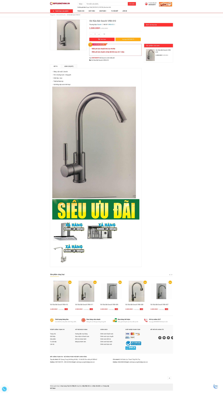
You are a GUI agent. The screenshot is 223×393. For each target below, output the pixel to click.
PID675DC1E (96, 7)
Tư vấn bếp (114, 11)
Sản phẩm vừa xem (152, 45)
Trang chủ (80, 11)
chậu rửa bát (96, 386)
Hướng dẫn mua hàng (81, 334)
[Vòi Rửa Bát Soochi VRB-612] (136, 291)
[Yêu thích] (104, 34)
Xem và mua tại (151, 25)
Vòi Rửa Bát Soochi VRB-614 (59, 304)
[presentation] (170, 274)
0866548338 (121, 362)
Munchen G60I (107, 7)
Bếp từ (74, 386)
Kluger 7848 (89, 7)
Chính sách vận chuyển (106, 336)
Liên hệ (124, 11)
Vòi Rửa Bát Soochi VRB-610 (100, 60)
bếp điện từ (85, 386)
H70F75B (101, 7)
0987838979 (152, 4)
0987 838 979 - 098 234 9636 (63, 362)
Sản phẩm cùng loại (57, 274)
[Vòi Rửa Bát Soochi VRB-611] (161, 291)
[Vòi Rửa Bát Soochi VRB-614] (61, 291)
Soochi (66, 71)
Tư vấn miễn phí (152, 3)
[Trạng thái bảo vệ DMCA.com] (130, 348)
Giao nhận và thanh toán (82, 336)
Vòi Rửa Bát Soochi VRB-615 (109, 304)
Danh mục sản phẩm (61, 11)
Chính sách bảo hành (106, 341)
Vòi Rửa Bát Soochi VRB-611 (159, 304)
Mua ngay (54, 310)
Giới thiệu (92, 11)
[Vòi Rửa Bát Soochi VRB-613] (86, 291)
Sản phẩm (102, 11)
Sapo (53, 388)
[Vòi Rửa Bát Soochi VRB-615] (111, 291)
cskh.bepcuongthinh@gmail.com (85, 362)
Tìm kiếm (132, 4)
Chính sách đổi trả (105, 339)
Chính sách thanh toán (106, 334)
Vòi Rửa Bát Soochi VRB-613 (84, 304)
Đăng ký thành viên (80, 341)
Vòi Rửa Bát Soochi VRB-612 (134, 304)
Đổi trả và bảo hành (80, 339)
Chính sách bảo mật (106, 344)
